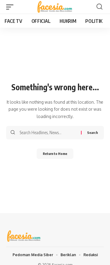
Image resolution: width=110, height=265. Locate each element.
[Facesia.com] (55, 7)
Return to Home (55, 154)
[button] (11, 7)
